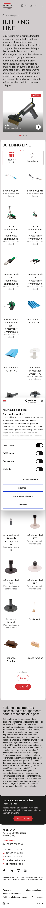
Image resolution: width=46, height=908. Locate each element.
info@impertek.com (15, 860)
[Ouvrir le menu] (41, 5)
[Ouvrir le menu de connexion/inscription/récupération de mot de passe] (31, 6)
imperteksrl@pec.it (14, 864)
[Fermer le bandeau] (42, 401)
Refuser (23, 505)
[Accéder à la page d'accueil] (8, 6)
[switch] (39, 453)
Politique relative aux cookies (15, 897)
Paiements (7, 890)
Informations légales (34, 890)
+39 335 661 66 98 (14, 844)
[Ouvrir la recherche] (36, 6)
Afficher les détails (29, 480)
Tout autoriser (23, 488)
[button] (38, 127)
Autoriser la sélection (23, 496)
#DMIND (40, 903)
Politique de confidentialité (14, 894)
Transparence (37, 897)
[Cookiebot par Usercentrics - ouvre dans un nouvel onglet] (27, 401)
